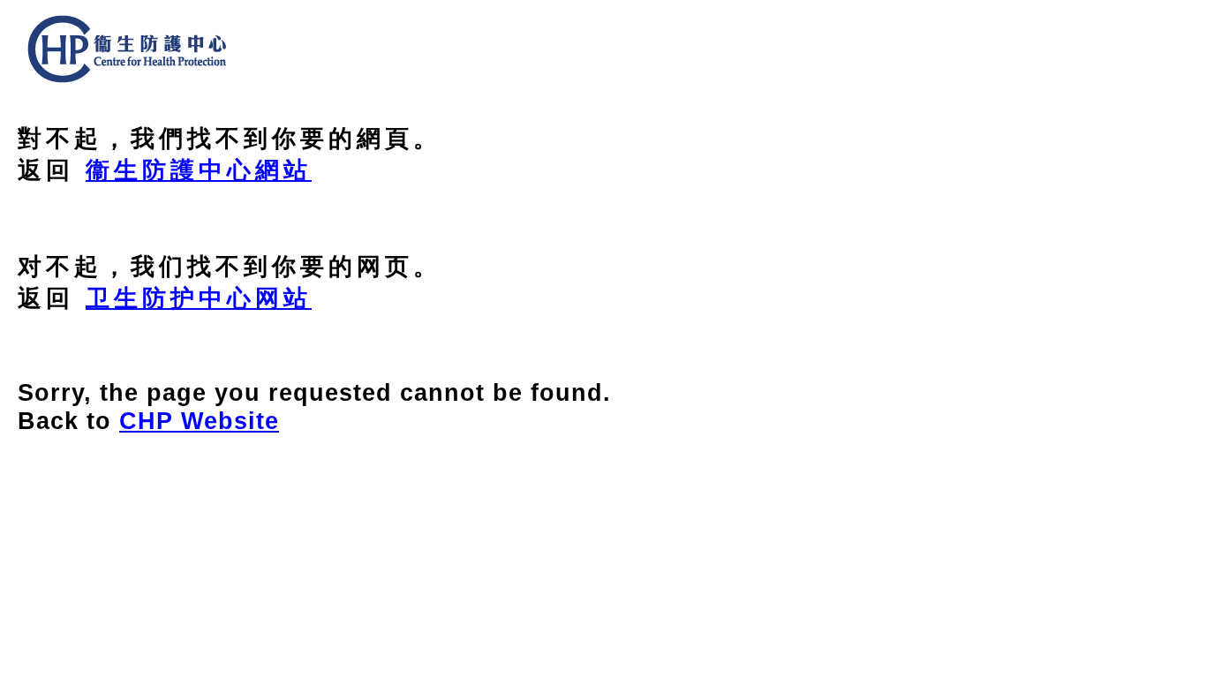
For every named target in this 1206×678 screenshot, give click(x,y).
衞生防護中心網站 (199, 170)
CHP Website (199, 420)
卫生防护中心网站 (199, 298)
